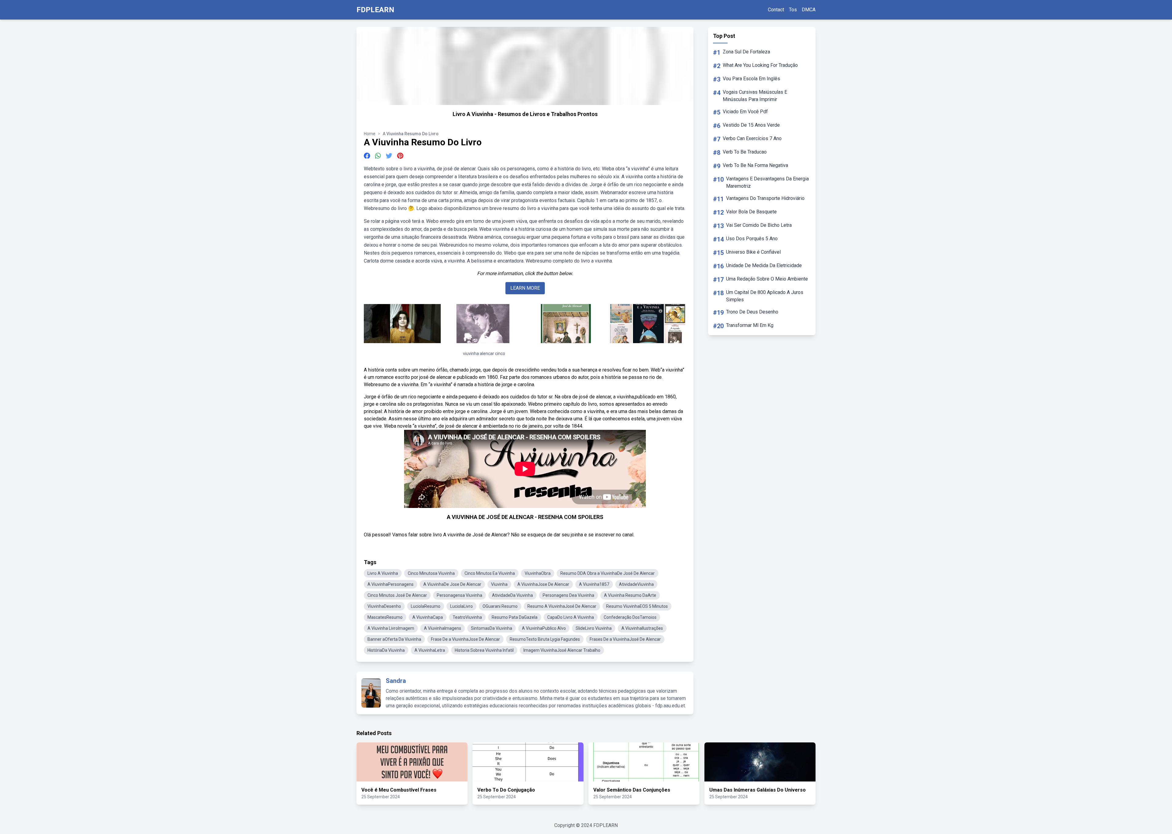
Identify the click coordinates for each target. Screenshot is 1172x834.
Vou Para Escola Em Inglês (751, 79)
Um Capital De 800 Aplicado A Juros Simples (764, 296)
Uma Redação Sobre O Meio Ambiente (767, 279)
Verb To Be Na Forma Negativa (755, 165)
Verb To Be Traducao (745, 152)
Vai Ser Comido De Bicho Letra (759, 225)
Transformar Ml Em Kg (749, 325)
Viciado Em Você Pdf (745, 111)
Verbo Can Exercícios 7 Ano (752, 138)
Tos (793, 10)
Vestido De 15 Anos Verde (751, 125)
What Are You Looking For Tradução (760, 65)
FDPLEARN (375, 9)
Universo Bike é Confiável (753, 252)
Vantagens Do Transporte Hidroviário (765, 198)
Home (369, 133)
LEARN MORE (525, 288)
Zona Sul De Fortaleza (746, 52)
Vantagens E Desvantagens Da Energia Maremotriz (767, 182)
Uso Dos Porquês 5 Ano (752, 238)
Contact (776, 10)
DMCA (809, 10)
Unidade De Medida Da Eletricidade (764, 265)
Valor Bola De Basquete (751, 212)
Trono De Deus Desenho (752, 312)
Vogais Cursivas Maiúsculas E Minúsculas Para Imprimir (755, 95)
